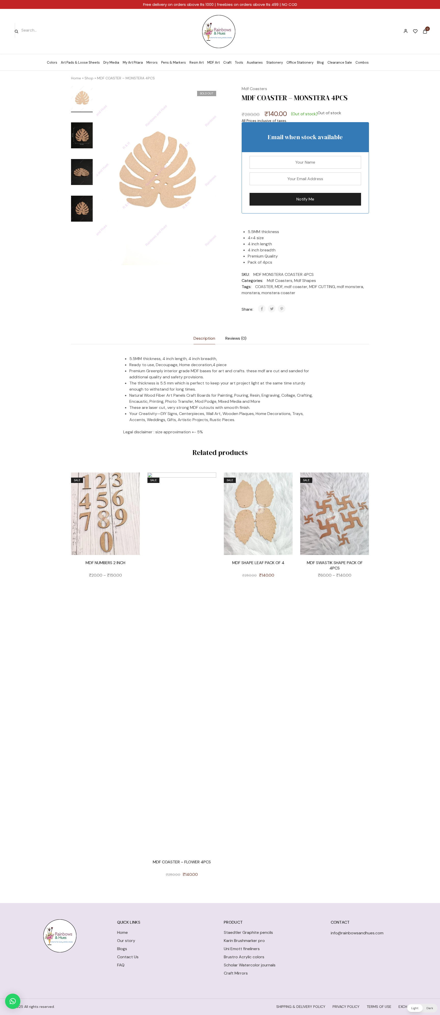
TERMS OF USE (379, 1006)
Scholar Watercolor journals (250, 965)
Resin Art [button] (196, 62)
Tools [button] (239, 62)
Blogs (122, 948)
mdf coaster (295, 286)
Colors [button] (52, 62)
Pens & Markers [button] (173, 62)
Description (204, 338)
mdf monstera (350, 286)
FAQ (121, 965)
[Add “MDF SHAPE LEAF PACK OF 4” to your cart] (285, 495)
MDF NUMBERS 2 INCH (105, 562)
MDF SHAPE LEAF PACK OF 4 (258, 562)
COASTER (264, 286)
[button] (12, 1001)
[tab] (204, 338)
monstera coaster (278, 292)
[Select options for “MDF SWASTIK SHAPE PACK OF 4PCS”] (361, 495)
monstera (251, 292)
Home (76, 78)
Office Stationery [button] (299, 62)
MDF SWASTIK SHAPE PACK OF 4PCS (335, 565)
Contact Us (128, 957)
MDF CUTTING (322, 286)
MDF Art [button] (213, 62)
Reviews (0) (235, 338)
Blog (320, 62)
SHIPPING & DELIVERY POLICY (300, 1006)
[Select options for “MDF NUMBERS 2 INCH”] (132, 495)
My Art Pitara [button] (133, 62)
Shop (89, 78)
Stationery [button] (274, 62)
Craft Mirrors (236, 973)
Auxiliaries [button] (255, 62)
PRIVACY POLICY (346, 1006)
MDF (279, 286)
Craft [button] (227, 62)
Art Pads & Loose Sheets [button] (80, 62)
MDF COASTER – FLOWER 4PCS (182, 862)
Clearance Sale (339, 62)
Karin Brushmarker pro (244, 940)
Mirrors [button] (152, 62)
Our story (126, 940)
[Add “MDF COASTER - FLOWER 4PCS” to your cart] (208, 495)
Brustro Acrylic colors (244, 957)
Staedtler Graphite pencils (248, 932)
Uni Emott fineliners (242, 948)
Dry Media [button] (111, 62)
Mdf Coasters (254, 88)
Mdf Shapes (305, 280)
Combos (362, 62)
